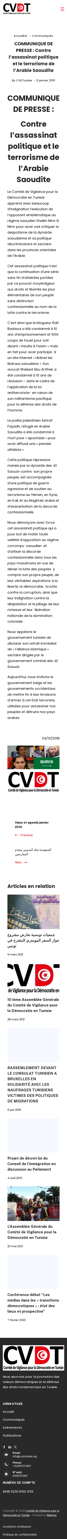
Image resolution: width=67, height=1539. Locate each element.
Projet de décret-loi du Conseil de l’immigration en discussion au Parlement (31, 1163)
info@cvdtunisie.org (25, 1456)
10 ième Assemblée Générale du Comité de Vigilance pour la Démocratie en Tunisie (33, 1005)
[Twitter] (15, 1447)
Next (18, 862)
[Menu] (62, 9)
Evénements (12, 1427)
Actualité (21, 36)
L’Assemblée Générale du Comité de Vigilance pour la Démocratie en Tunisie (31, 1232)
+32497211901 (22, 1465)
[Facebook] (4, 1447)
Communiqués (42, 36)
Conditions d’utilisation (17, 1526)
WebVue (52, 1515)
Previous (26, 835)
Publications (12, 1435)
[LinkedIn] (9, 1447)
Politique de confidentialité (19, 1534)
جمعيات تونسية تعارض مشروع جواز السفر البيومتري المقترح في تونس (33, 940)
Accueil (8, 1412)
